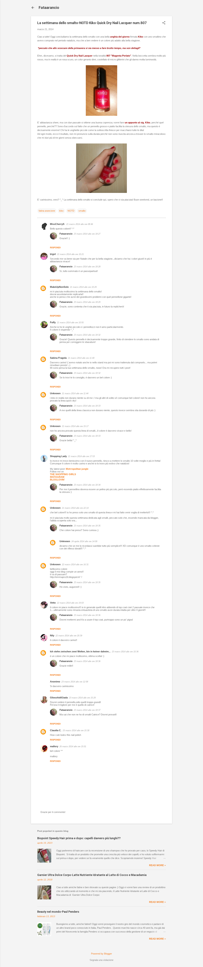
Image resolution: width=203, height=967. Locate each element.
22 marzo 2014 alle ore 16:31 (75, 564)
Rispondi (55, 247)
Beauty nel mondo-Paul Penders (58, 911)
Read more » (157, 865)
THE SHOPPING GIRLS (63, 474)
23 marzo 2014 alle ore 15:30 (76, 730)
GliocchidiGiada (59, 697)
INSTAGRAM (57, 477)
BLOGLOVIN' (57, 479)
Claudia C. (55, 730)
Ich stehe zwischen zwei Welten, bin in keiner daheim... (80, 651)
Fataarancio (49, 7)
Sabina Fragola (58, 357)
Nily (52, 635)
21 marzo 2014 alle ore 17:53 (81, 456)
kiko (61, 210)
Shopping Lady (58, 456)
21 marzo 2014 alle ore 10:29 (83, 287)
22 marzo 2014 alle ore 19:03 (70, 603)
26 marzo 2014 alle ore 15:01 (72, 746)
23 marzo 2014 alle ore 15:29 (82, 698)
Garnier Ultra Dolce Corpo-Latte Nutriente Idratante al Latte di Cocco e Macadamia (92, 875)
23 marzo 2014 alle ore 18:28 (87, 266)
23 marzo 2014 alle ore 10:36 (125, 651)
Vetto (53, 602)
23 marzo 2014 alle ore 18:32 (87, 335)
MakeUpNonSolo (59, 287)
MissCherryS (57, 224)
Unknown (55, 393)
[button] (164, 23)
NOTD (71, 210)
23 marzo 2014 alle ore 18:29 (87, 302)
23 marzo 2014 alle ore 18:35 (87, 526)
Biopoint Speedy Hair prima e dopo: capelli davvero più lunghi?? (79, 838)
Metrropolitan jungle (77, 469)
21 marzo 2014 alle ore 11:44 (75, 393)
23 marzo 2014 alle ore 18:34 (87, 485)
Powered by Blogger (101, 953)
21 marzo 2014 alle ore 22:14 (75, 508)
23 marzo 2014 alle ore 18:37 (87, 710)
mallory (54, 746)
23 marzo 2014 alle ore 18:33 (87, 406)
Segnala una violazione (101, 960)
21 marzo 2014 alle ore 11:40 (81, 358)
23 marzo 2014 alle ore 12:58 (74, 682)
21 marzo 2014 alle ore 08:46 (79, 224)
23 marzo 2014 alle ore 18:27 (87, 234)
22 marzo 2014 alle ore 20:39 (69, 635)
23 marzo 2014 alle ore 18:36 (87, 615)
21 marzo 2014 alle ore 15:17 (75, 426)
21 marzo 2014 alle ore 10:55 (70, 322)
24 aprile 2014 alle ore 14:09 (84, 541)
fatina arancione (47, 210)
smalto (82, 210)
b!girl (53, 254)
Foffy (53, 322)
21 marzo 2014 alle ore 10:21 (70, 254)
